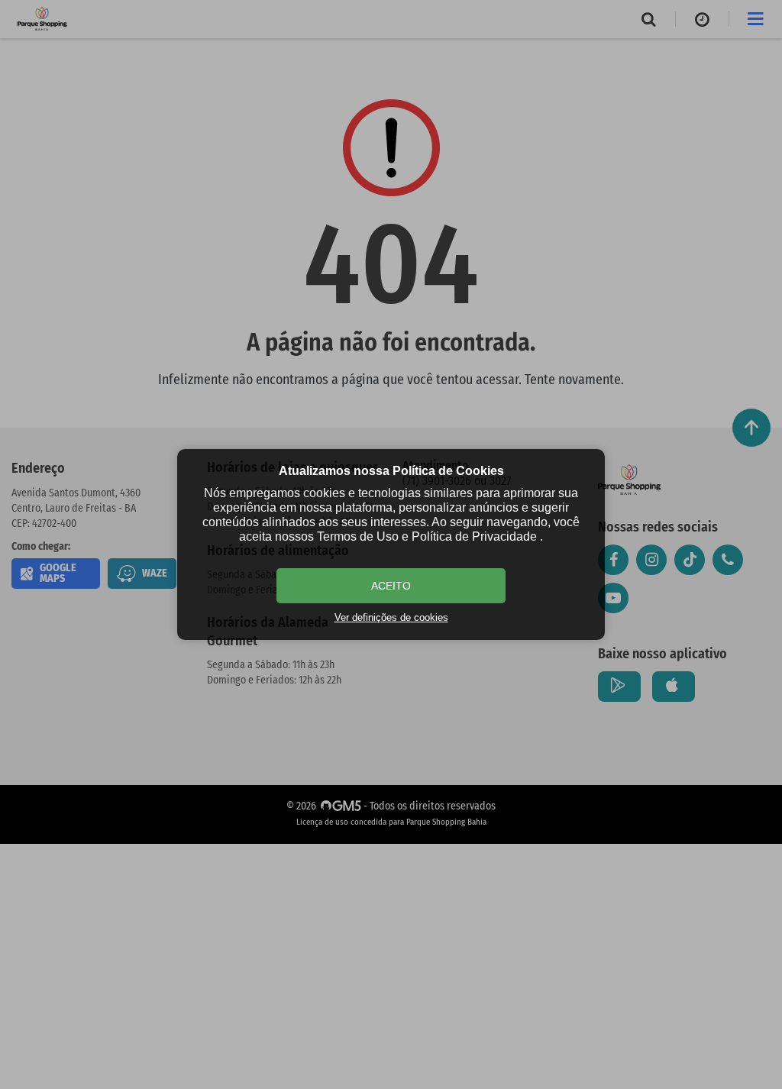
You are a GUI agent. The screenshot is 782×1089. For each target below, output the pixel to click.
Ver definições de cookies (391, 617)
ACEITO (391, 586)
